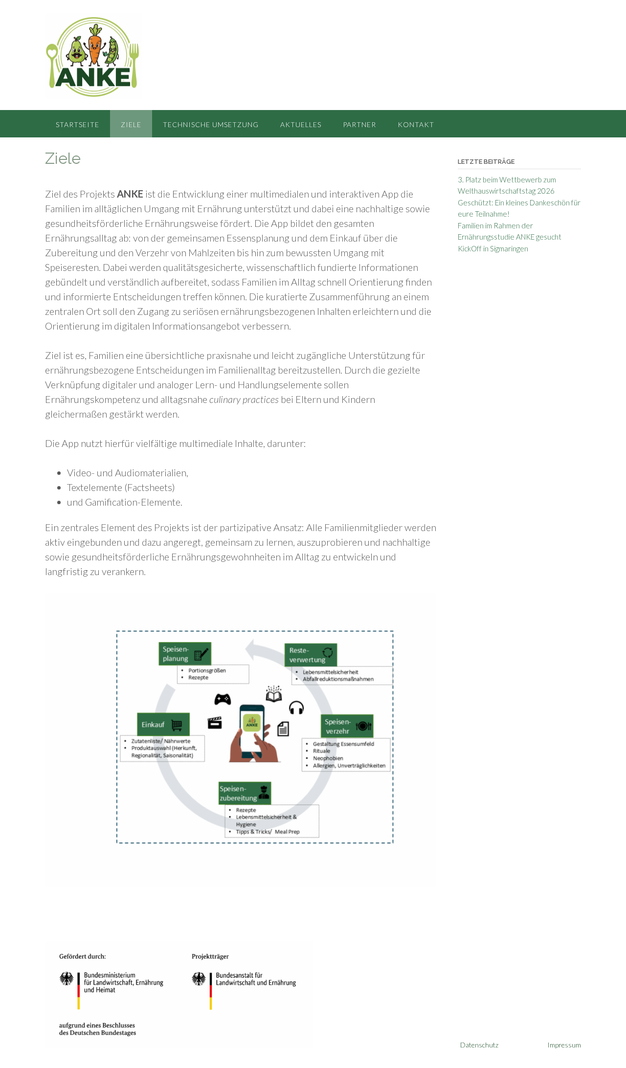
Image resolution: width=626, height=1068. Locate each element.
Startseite (77, 124)
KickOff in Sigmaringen (493, 248)
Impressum (564, 1045)
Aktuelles (300, 124)
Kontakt (416, 124)
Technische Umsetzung (211, 124)
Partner (359, 124)
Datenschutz (479, 1045)
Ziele (131, 124)
